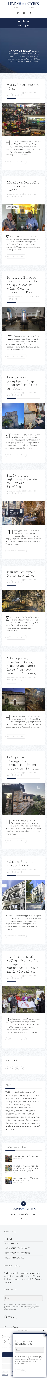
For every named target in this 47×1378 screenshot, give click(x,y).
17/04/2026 (28, 580)
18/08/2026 (11, 1173)
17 (9, 395)
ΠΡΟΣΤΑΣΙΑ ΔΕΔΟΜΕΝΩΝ (17, 1253)
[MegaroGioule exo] (23, 895)
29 (9, 680)
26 (9, 95)
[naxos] (23, 217)
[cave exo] (23, 601)
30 (9, 775)
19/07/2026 (28, 194)
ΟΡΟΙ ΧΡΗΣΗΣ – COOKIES (17, 1248)
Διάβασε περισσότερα (16, 161)
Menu (25, 21)
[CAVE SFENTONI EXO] (23, 513)
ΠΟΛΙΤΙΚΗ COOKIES (14, 1258)
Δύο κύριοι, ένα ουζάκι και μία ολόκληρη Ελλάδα (26, 1179)
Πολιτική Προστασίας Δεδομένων (31, 1359)
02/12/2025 (28, 677)
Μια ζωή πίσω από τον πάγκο (26, 1156)
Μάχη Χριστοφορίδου (14, 93)
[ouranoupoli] (23, 416)
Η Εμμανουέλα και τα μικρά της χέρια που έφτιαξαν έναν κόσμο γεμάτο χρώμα (26, 1168)
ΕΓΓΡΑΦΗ (10, 1317)
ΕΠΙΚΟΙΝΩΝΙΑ (28, 8)
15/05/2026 (28, 491)
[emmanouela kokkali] (8, 1168)
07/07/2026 (28, 393)
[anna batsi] (23, 999)
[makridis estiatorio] (23, 319)
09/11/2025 (28, 976)
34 (9, 582)
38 (9, 197)
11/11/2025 (28, 870)
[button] (44, 1330)
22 (9, 493)
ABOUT (16, 8)
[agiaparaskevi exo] (23, 699)
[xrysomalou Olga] (23, 119)
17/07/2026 (27, 296)
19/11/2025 (28, 773)
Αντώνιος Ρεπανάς (14, 296)
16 (38, 296)
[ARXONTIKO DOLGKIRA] (23, 799)
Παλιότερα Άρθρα (11, 1053)
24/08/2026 (28, 93)
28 (9, 978)
